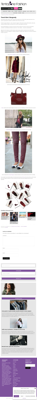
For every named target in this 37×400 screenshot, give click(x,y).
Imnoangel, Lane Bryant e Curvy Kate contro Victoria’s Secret (5, 217)
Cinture (14, 366)
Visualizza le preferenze (30, 396)
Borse (14, 363)
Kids (13, 376)
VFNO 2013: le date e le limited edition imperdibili (31, 218)
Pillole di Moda (15, 383)
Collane (14, 367)
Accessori (14, 361)
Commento (5, 235)
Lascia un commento (24, 226)
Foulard (14, 372)
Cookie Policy (24, 398)
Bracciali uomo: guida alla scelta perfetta (11, 346)
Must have (14, 382)
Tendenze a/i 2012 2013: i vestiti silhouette (14, 222)
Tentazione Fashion (18, 3)
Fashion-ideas (15, 370)
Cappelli (14, 364)
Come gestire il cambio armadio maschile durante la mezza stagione (16, 311)
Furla (2, 107)
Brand (7, 398)
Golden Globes (15, 373)
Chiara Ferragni (11, 174)
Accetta (16, 396)
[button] (35, 388)
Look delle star (15, 379)
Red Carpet (15, 385)
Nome (4, 248)
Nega (22, 396)
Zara (23, 177)
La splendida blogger (9, 129)
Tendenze (6, 227)
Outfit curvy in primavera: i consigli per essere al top (13, 329)
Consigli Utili (15, 369)
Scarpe (14, 386)
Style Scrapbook (13, 54)
